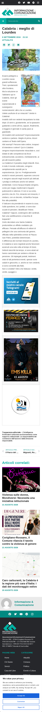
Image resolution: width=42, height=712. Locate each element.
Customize (21, 701)
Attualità (7, 40)
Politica (26, 666)
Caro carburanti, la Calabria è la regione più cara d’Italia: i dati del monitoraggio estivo (20, 583)
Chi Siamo (9, 662)
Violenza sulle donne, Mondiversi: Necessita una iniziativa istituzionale (18, 497)
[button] (2, 2)
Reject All (21, 707)
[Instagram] (38, 3)
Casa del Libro (10, 671)
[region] (21, 693)
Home (7, 658)
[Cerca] (39, 21)
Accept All (21, 696)
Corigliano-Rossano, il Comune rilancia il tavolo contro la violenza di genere (19, 540)
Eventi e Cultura (29, 671)
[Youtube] (28, 3)
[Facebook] (19, 3)
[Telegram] (33, 3)
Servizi (7, 666)
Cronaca (26, 662)
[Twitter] (24, 3)
